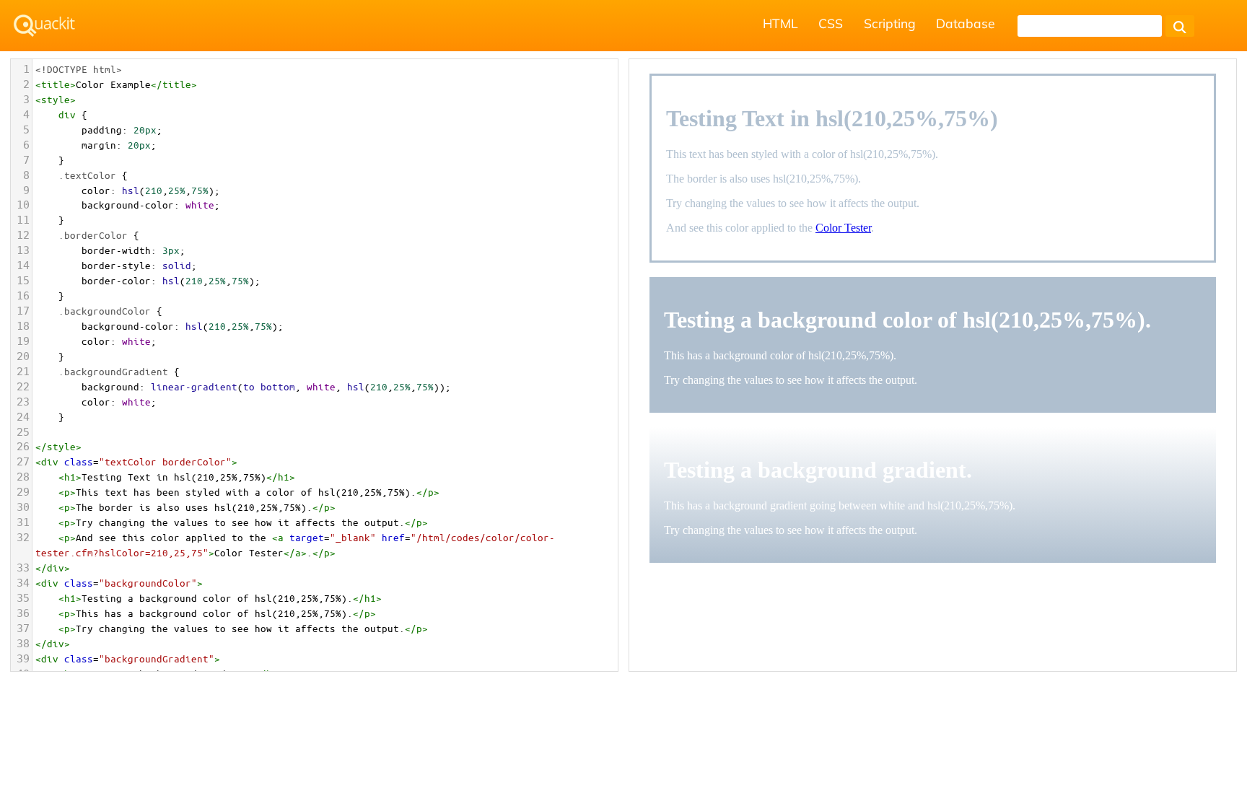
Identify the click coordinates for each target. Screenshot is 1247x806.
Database (965, 23)
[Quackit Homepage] (44, 26)
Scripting (890, 23)
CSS (830, 23)
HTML (780, 23)
